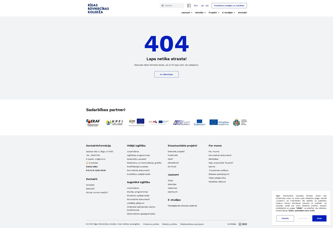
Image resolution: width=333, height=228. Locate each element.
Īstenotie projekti (176, 151)
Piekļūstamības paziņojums (192, 224)
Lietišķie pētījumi (135, 203)
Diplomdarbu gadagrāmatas (141, 214)
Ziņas (170, 180)
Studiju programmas (137, 192)
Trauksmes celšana (218, 170)
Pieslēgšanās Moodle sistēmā (182, 205)
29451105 (95, 155)
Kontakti (90, 185)
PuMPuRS (173, 155)
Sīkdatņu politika (169, 224)
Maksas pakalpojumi (219, 174)
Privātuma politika (151, 224)
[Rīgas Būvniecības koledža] (98, 8)
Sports (212, 166)
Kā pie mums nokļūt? (97, 192)
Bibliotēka (213, 159)
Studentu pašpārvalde (138, 195)
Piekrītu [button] (285, 218)
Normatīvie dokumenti (138, 170)
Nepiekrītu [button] (303, 218)
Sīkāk (319, 218)
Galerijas (172, 184)
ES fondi (172, 166)
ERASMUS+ (173, 163)
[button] (196, 5)
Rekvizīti (90, 188)
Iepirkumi (173, 192)
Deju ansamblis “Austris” (221, 163)
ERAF (170, 159)
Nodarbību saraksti (136, 159)
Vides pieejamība (217, 178)
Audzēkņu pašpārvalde (138, 174)
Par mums (214, 151)
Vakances (172, 188)
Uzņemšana (133, 151)
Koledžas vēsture (217, 181)
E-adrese (93, 163)
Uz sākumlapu (166, 74)
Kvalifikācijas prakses (137, 166)
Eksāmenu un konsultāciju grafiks (144, 163)
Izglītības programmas (138, 155)
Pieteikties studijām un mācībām (229, 6)
